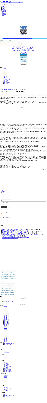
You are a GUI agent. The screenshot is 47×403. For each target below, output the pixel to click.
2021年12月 (6, 321)
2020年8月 (5, 336)
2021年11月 (6, 322)
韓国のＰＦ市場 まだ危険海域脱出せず (8, 236)
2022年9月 (5, 312)
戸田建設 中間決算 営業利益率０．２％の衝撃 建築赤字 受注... (23, 48)
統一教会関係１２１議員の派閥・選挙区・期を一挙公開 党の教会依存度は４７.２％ (17, 38)
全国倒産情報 (6, 363)
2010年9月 (5, 341)
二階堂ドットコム (7, 79)
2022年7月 (5, 314)
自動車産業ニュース (7, 390)
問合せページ (6, 394)
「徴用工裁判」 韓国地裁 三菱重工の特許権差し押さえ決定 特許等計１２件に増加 (15, 237)
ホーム (3, 6)
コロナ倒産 (4, 14)
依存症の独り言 (6, 80)
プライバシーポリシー (7, 344)
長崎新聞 (5, 69)
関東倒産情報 (6, 368)
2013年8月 (5, 339)
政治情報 (5, 376)
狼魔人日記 (6, 77)
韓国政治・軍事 (10, 89)
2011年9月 (5, 340)
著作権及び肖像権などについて (9, 343)
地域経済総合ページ (7, 375)
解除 (25, 57)
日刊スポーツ (6, 74)
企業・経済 (4, 10)
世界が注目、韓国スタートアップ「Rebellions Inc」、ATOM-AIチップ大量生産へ (15, 229)
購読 (22, 57)
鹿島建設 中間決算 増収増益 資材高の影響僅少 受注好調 (23, 50)
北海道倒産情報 (6, 364)
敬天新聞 (5, 76)
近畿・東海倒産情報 (7, 369)
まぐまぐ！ (25, 61)
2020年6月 (5, 338)
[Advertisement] (23, 19)
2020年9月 (5, 335)
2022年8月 (5, 313)
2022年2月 (5, 319)
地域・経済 (4, 11)
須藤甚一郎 (6, 81)
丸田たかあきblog (7, 82)
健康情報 (5, 389)
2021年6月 (5, 327)
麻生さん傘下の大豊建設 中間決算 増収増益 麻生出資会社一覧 (24, 47)
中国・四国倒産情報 (7, 370)
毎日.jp (5, 68)
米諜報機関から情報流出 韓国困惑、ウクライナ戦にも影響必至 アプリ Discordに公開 (16, 231)
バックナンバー (23, 60)
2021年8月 (5, 325)
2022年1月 (5, 320)
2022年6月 (5, 315)
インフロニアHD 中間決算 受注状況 (23, 49)
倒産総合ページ (6, 362)
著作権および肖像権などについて (9, 395)
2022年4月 (5, 317)
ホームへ (5, 351)
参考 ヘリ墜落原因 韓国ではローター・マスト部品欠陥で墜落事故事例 (14, 232)
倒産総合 (3, 8)
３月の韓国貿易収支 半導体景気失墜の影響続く (10, 238)
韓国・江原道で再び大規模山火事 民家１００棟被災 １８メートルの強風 (14, 233)
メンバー (5, 78)
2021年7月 (5, 326)
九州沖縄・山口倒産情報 (8, 371)
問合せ (3, 15)
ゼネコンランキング (7, 388)
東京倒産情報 (6, 367)
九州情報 (5, 378)
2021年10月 (6, 323)
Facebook (3, 191)
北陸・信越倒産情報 (7, 366)
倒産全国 (3, 9)
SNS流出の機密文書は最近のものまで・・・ (9, 230)
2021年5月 (5, 328)
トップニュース (6, 352)
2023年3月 (5, 307)
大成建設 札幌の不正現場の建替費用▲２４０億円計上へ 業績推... (23, 46)
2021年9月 (5, 324)
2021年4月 (5, 329)
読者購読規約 (22, 59)
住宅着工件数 (6, 387)
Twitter (3, 190)
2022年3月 (5, 318)
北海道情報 (4, 13)
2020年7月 (5, 337)
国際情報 (5, 383)
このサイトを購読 (10, 301)
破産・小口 (4, 7)
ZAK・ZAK (6, 75)
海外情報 (3, 12)
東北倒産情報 (6, 365)
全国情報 (5, 377)
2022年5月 (5, 316)
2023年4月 (5, 306)
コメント (45, 87)
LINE (3, 192)
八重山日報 (6, 83)
